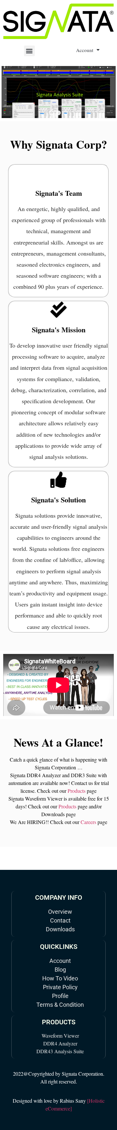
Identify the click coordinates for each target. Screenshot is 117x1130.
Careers (88, 821)
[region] (58, 92)
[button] (29, 51)
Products (76, 790)
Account (84, 50)
